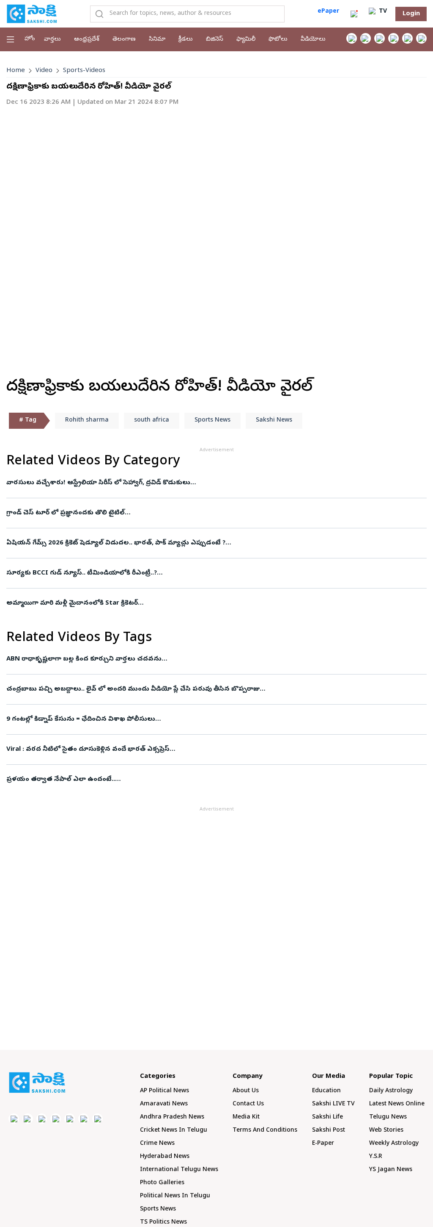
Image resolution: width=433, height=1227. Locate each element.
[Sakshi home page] (37, 1082)
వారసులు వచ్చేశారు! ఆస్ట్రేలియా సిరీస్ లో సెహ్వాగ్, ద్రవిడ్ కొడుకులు (98, 483)
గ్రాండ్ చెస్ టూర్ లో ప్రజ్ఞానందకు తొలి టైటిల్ (65, 513)
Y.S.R (375, 1157)
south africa (151, 420)
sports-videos (84, 71)
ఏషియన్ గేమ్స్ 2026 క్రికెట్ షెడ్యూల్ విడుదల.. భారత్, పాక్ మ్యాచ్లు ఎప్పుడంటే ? (115, 543)
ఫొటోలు (278, 40)
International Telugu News (179, 1170)
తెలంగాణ (124, 40)
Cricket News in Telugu (173, 1131)
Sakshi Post (328, 1131)
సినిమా (157, 40)
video (44, 71)
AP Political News (164, 1091)
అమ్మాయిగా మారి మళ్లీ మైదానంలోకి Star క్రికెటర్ (72, 603)
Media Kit (246, 1117)
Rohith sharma (87, 420)
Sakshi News (274, 420)
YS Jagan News (390, 1170)
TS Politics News (163, 1223)
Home (15, 71)
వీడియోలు (313, 40)
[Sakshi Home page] (31, 13)
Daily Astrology (391, 1091)
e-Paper (323, 1144)
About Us (246, 1091)
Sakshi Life (327, 1117)
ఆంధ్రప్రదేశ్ (86, 40)
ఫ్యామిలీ (245, 40)
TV (382, 12)
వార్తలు (52, 40)
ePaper (328, 12)
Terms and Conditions (265, 1131)
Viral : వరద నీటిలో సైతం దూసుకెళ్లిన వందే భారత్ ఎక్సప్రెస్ (88, 749)
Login (411, 14)
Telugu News (388, 1117)
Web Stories (386, 1131)
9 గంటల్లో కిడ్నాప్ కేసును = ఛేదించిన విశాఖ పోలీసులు (80, 719)
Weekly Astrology (394, 1144)
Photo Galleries (162, 1183)
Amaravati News (164, 1104)
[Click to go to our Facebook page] (351, 38)
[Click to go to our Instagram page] (393, 38)
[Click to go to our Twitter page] (379, 38)
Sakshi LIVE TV (333, 1104)
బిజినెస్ (214, 40)
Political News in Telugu (175, 1196)
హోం (30, 39)
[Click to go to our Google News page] (421, 38)
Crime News (157, 1144)
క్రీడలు (185, 40)
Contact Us (248, 1104)
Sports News (212, 420)
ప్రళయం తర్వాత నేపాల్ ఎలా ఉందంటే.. (60, 779)
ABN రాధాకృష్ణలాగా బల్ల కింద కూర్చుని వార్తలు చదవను (84, 659)
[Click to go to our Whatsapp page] (365, 38)
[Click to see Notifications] (354, 14)
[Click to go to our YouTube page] (407, 38)
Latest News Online (397, 1104)
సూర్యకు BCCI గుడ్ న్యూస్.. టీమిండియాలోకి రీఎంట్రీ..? (81, 573)
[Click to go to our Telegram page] (83, 1118)
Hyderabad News (164, 1157)
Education (326, 1091)
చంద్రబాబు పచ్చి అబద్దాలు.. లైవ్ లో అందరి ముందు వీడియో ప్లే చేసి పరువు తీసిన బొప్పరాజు (133, 689)
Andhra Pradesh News (172, 1117)
